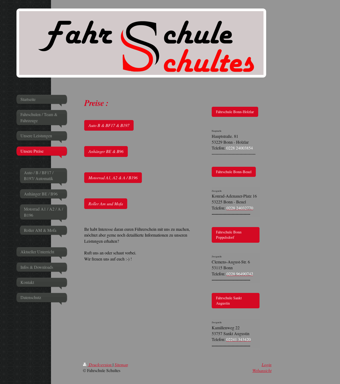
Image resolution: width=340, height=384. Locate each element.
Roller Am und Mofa (105, 203)
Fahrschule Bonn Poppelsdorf (228, 234)
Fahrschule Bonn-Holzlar (235, 111)
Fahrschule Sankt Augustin (229, 300)
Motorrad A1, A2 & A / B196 (113, 177)
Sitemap (121, 364)
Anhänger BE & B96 (106, 151)
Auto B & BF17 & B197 (108, 125)
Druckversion (100, 364)
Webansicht (261, 370)
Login (266, 364)
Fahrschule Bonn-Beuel (234, 171)
